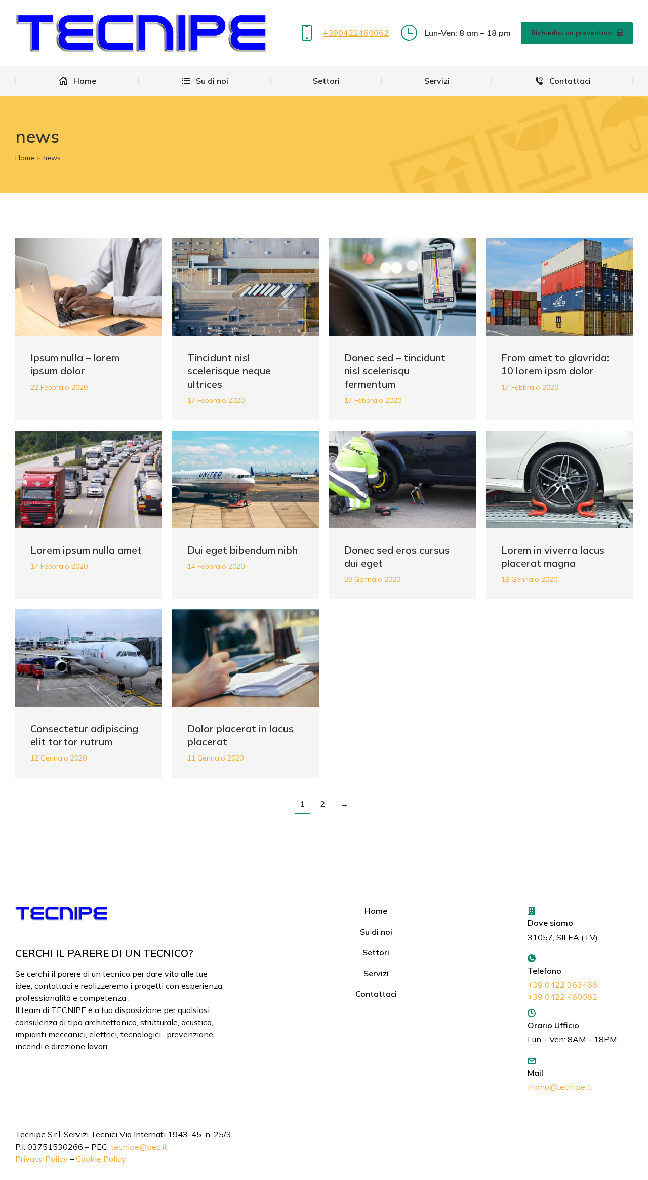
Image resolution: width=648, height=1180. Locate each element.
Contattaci (376, 994)
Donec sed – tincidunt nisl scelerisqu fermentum (395, 370)
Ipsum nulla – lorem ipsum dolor (74, 364)
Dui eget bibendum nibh (242, 549)
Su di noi (376, 931)
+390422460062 (356, 33)
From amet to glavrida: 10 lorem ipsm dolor (555, 364)
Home (375, 911)
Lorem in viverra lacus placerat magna (552, 556)
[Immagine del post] (88, 287)
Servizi (376, 973)
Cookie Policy (101, 1159)
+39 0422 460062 (562, 997)
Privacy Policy (41, 1159)
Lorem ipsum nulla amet (86, 549)
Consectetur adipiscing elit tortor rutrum (84, 735)
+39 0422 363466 (562, 985)
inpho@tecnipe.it (560, 1087)
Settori (375, 952)
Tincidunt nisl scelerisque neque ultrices (229, 370)
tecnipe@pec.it (139, 1147)
